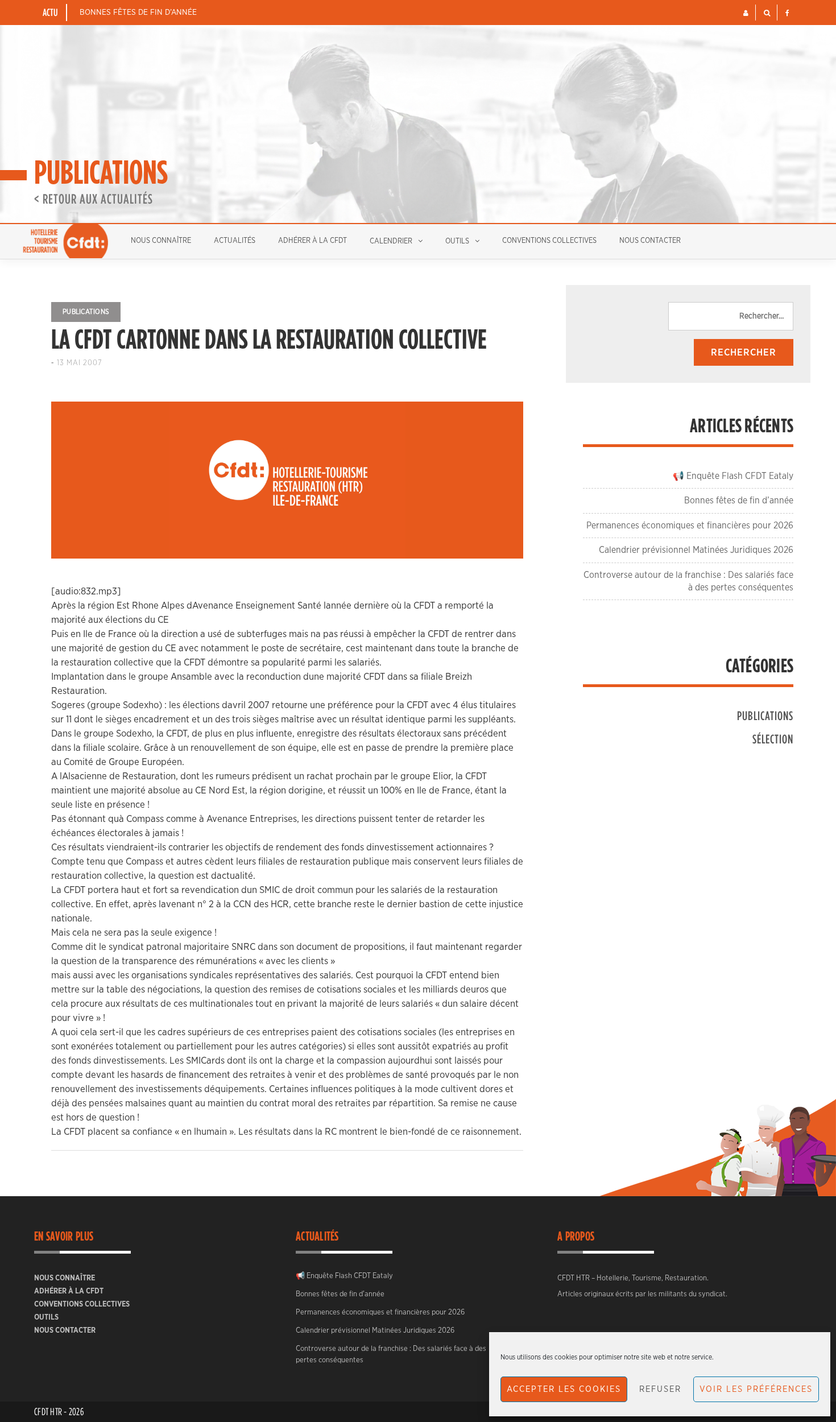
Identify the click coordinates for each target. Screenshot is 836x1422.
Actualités (234, 241)
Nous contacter (650, 241)
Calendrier (391, 241)
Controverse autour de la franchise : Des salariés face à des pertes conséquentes (391, 1354)
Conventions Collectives (549, 241)
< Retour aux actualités (93, 198)
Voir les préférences (756, 1389)
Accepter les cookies (564, 1389)
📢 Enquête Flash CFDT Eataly (733, 476)
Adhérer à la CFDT (312, 241)
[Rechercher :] (730, 316)
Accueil (65, 241)
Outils (457, 241)
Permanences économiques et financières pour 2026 (689, 525)
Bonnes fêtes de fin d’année (138, 12)
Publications (86, 311)
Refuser (660, 1389)
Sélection (772, 738)
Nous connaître (161, 241)
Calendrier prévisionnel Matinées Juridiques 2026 (696, 550)
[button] (745, 13)
